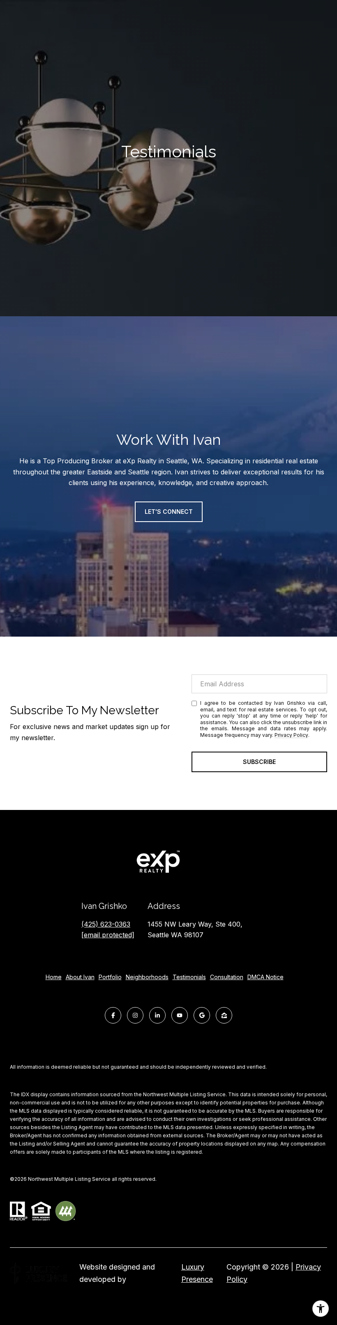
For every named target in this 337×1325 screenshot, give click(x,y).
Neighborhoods (147, 976)
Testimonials (189, 976)
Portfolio (110, 976)
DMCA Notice (265, 976)
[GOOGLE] (202, 1015)
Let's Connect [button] (169, 511)
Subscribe (259, 761)
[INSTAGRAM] (135, 1015)
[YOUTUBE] (179, 1015)
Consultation (226, 976)
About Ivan (80, 976)
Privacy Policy (291, 735)
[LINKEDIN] (157, 1015)
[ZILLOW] (224, 1015)
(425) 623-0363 (105, 924)
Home (54, 976)
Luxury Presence (197, 1273)
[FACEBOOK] (113, 1015)
